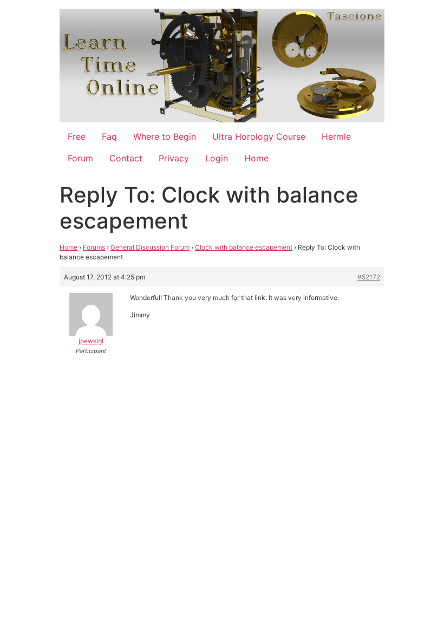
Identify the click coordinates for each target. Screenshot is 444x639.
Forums (94, 247)
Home (256, 158)
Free (77, 136)
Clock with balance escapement (243, 247)
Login (216, 158)
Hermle (336, 136)
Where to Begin (164, 136)
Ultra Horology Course (258, 136)
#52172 (368, 277)
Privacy (174, 158)
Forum (80, 158)
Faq (109, 136)
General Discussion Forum (150, 247)
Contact (125, 158)
